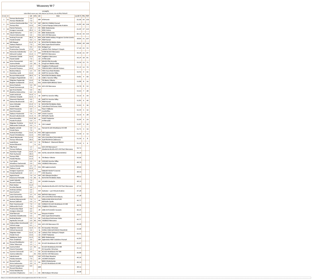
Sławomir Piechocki (17, 99)
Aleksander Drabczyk (17, 125)
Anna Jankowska (16, 263)
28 (8, 129)
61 (8, 58)
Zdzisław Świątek (16, 97)
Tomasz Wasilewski (17, 21)
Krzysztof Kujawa (16, 68)
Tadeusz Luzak (15, 168)
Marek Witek (14, 106)
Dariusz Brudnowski (17, 102)
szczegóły (45, 11)
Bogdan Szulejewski (17, 83)
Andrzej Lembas (16, 190)
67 (8, 262)
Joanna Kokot (15, 247)
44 (8, 134)
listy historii (63, 13)
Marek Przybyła (15, 121)
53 (8, 101)
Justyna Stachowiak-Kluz (19, 23)
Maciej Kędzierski (16, 173)
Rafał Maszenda (16, 109)
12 (8, 139)
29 (8, 224)
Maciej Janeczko (16, 259)
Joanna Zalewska (16, 254)
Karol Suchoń (15, 192)
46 (8, 43)
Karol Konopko (15, 111)
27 (8, 177)
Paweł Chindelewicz (17, 135)
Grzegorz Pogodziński (17, 78)
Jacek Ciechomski (16, 197)
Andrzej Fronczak (16, 38)
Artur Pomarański (16, 61)
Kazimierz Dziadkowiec (18, 216)
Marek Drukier (15, 40)
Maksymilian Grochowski (19, 223)
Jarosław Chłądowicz (17, 273)
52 (8, 20)
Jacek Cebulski (15, 180)
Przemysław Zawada (17, 49)
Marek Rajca (14, 130)
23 (8, 48)
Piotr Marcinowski (16, 204)
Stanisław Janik (15, 73)
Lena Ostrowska (16, 195)
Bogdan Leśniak (15, 128)
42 (8, 77)
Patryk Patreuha (16, 28)
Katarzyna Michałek (17, 178)
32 (8, 210)
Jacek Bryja (14, 142)
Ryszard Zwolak (15, 182)
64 (8, 62)
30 (8, 181)
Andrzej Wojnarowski (18, 199)
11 (8, 148)
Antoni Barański (15, 144)
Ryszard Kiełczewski (17, 76)
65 (8, 39)
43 (8, 115)
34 (8, 238)
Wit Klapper (14, 42)
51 (8, 243)
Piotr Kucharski (15, 154)
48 (8, 229)
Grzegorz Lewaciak (16, 30)
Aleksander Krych (16, 206)
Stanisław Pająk (15, 152)
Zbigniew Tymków (16, 123)
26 (8, 29)
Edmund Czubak (16, 54)
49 (8, 110)
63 (8, 153)
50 (8, 172)
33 (8, 196)
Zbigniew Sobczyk (16, 228)
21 (8, 24)
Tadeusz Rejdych (16, 45)
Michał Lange (15, 225)
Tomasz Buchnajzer (17, 19)
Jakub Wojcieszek (16, 137)
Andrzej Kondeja (16, 133)
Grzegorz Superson (17, 171)
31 (8, 86)
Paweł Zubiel (14, 59)
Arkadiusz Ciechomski (18, 163)
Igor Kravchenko (16, 90)
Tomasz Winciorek (16, 140)
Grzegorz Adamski (16, 211)
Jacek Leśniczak (15, 95)
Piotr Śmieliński (15, 240)
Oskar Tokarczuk (16, 244)
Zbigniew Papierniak (17, 80)
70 (8, 96)
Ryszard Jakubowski (17, 116)
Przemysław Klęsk (16, 209)
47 (8, 215)
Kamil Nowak (15, 47)
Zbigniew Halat (15, 233)
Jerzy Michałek (15, 104)
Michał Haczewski (16, 230)
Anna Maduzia (15, 85)
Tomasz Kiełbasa (16, 149)
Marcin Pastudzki (16, 249)
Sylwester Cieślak (16, 57)
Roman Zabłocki (16, 202)
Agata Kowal (14, 176)
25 (8, 200)
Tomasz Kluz (14, 25)
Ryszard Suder (15, 261)
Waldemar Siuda (16, 237)
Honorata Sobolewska (18, 52)
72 (8, 253)
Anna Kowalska (15, 118)
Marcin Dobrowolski (17, 35)
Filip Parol (13, 147)
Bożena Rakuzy (15, 71)
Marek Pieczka (15, 159)
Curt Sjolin (13, 161)
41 (8, 120)
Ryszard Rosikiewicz (17, 242)
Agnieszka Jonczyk (16, 221)
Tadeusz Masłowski (17, 114)
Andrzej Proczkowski (17, 66)
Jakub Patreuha (15, 33)
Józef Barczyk (15, 214)
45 (8, 53)
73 (8, 219)
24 (8, 191)
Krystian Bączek (15, 187)
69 (8, 81)
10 (8, 34)
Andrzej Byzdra (15, 218)
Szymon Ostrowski (17, 252)
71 (8, 143)
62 (8, 272)
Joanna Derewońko (17, 166)
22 (8, 91)
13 (8, 158)
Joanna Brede (15, 64)
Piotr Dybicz (14, 185)
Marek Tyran (14, 235)
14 (8, 267)
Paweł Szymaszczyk (17, 87)
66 (8, 167)
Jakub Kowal (14, 256)
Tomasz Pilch (14, 157)
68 (8, 248)
